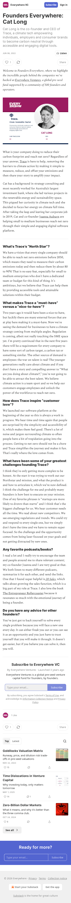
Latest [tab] (15, 741)
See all (10, 830)
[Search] (64, 741)
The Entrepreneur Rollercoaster (23, 593)
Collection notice (57, 878)
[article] (35, 759)
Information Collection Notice (38, 698)
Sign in (64, 4)
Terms (42, 878)
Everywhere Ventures (28, 80)
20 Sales (51, 579)
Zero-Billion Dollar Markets (22, 805)
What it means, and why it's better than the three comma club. (26, 811)
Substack (18, 895)
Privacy (33, 878)
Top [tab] (7, 741)
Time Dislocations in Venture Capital (24, 778)
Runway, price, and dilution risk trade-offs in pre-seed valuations (25, 757)
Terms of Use (52, 695)
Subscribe (51, 4)
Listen (63, 53)
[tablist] (12, 741)
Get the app (52, 887)
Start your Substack (26, 887)
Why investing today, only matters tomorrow (23, 786)
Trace (23, 161)
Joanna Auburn (49, 216)
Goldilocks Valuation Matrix (23, 751)
